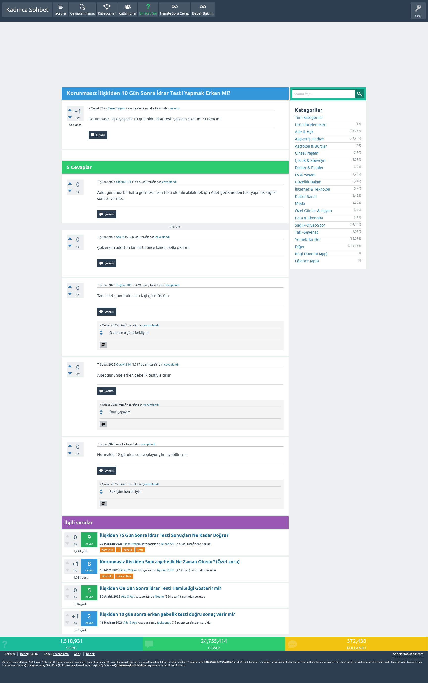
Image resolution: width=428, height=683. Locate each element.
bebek (90, 654)
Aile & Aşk (128, 596)
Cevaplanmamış (82, 13)
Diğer (300, 246)
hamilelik (107, 549)
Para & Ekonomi (309, 218)
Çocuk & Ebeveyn (310, 160)
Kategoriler (107, 13)
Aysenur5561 (166, 570)
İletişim (10, 654)
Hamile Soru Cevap (174, 13)
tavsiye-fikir (124, 576)
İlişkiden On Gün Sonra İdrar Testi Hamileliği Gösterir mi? (160, 588)
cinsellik (107, 576)
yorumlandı (151, 325)
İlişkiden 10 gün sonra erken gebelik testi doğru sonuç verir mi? (167, 614)
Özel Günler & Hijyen (313, 210)
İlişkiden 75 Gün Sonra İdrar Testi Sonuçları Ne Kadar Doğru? (164, 535)
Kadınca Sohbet (27, 9)
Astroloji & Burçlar (311, 146)
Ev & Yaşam (305, 175)
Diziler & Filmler (309, 167)
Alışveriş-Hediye (309, 139)
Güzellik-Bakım (308, 182)
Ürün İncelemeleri (310, 124)
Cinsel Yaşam (116, 108)
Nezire (159, 596)
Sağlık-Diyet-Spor (310, 225)
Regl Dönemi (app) (311, 254)
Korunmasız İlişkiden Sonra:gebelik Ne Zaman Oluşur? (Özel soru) (170, 561)
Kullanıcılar (127, 13)
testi (140, 549)
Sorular (60, 13)
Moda (300, 203)
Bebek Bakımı (203, 13)
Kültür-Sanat (306, 196)
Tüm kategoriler (309, 117)
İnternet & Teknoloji (312, 189)
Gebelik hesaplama (56, 654)
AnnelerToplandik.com (408, 654)
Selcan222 (168, 544)
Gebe (77, 654)
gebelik (128, 549)
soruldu (175, 108)
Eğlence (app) (307, 261)
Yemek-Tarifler (308, 239)
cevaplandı (169, 182)
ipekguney (164, 622)
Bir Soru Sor (148, 13)
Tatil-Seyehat (306, 232)
